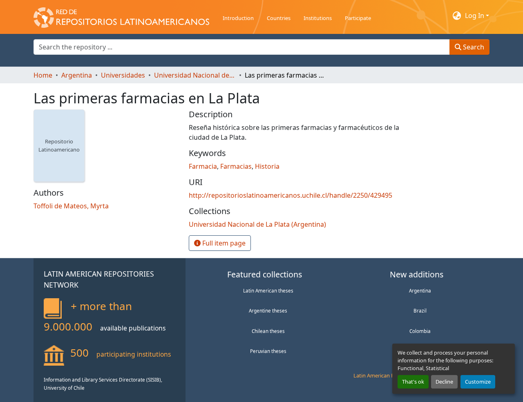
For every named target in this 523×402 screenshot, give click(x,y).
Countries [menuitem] (279, 18)
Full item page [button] (223, 243)
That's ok (413, 381)
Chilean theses (268, 331)
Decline (444, 381)
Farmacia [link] (203, 166)
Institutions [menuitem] (318, 18)
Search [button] (472, 46)
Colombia (420, 331)
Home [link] (43, 75)
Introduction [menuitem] (238, 18)
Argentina (420, 290)
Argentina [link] (76, 75)
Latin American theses (268, 290)
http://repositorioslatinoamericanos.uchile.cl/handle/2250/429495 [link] (290, 195)
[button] (121, 15)
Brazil (420, 310)
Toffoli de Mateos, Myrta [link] (71, 205)
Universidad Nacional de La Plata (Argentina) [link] (195, 75)
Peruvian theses (268, 351)
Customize (478, 381)
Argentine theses (268, 310)
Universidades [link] (123, 75)
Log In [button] (475, 15)
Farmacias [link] (236, 166)
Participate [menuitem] (358, 18)
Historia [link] (267, 166)
